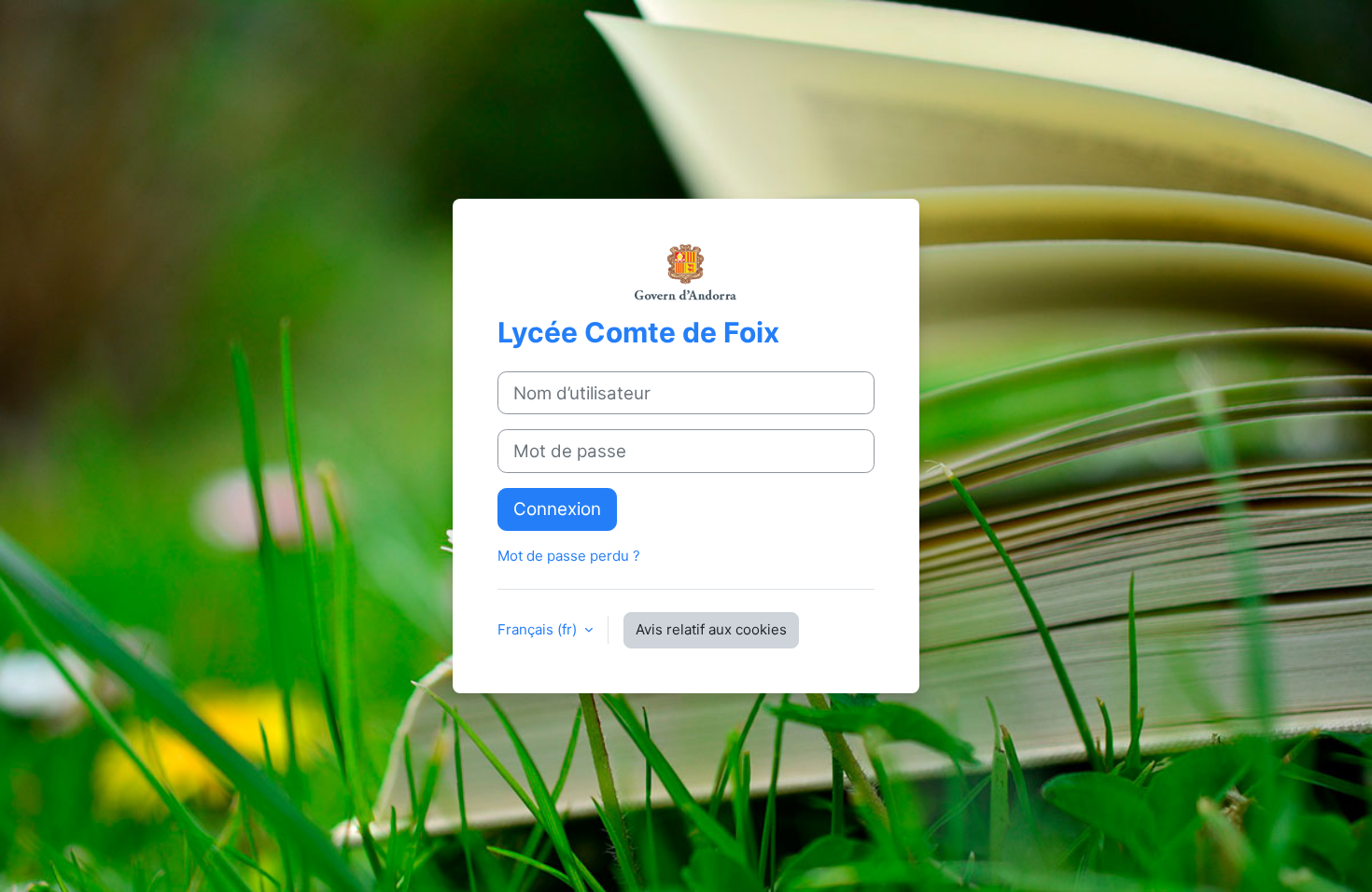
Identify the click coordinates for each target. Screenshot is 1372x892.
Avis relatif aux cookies (711, 629)
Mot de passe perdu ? (568, 555)
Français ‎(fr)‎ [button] (539, 629)
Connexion (557, 509)
